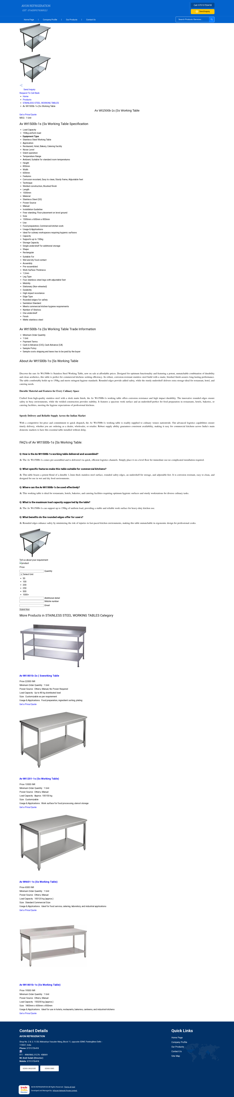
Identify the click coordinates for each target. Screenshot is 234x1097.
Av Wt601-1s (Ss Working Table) (39, 881)
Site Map (175, 1056)
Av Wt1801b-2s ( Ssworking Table (39, 675)
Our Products (71, 20)
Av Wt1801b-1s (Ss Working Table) (40, 984)
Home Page (29, 20)
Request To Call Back (30, 93)
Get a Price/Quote (28, 114)
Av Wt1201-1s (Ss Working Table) (39, 778)
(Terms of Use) (69, 1087)
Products (27, 99)
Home (25, 96)
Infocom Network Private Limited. (65, 1091)
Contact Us (91, 20)
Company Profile (50, 20)
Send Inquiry (204, 11)
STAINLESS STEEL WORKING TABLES (41, 103)
